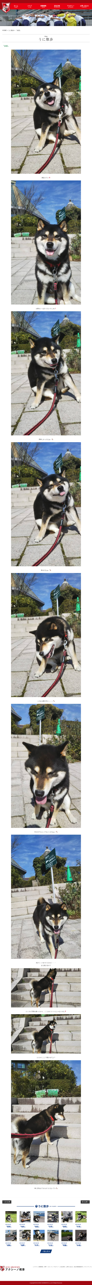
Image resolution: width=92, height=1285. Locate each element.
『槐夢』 (22, 1245)
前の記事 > (85, 1202)
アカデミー (56, 1266)
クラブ (35, 1266)
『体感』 (78, 1245)
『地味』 (22, 1227)
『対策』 (78, 1227)
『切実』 (50, 1227)
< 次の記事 (6, 1202)
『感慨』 (8, 1245)
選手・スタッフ (48, 1266)
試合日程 (62, 1266)
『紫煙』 (8, 1227)
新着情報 (41, 1266)
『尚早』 (36, 1245)
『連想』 (36, 1227)
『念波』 (50, 1245)
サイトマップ (87, 1266)
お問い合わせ (69, 1266)
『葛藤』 (64, 1245)
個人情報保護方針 (78, 1266)
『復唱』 (64, 1227)
